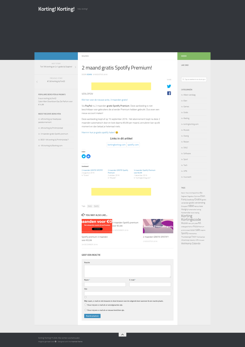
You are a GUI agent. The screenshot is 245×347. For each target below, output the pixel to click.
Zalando (196, 243)
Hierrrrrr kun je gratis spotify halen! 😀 (100, 132)
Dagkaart (184, 196)
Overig (186, 136)
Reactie (87, 262)
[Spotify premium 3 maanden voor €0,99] (97, 226)
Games (186, 106)
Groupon (184, 206)
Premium (201, 227)
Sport (185, 159)
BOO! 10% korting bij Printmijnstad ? (55, 140)
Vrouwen (201, 240)
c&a (200, 193)
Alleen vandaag (189, 95)
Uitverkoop (185, 240)
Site (85, 289)
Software (187, 153)
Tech (185, 165)
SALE (185, 147)
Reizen (186, 142)
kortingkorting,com (191, 124)
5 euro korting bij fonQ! (47, 98)
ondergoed (184, 227)
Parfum (190, 227)
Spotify (96, 206)
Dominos (197, 196)
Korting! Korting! (56, 9)
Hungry (184, 209)
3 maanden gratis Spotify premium (54, 134)
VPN (185, 171)
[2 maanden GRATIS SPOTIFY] (158, 226)
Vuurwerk (187, 177)
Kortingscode (191, 219)
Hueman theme (76, 342)
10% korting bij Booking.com (52, 145)
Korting (186, 216)
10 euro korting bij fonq (192, 193)
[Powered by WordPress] (55, 341)
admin (89, 74)
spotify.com (133, 144)
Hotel (201, 206)
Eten (185, 101)
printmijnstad (185, 230)
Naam (87, 280)
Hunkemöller (186, 213)
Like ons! (185, 65)
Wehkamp (186, 243)
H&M (191, 206)
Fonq (183, 199)
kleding (197, 213)
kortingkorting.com (117, 144)
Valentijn (192, 240)
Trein (193, 236)
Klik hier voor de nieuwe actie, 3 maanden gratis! (105, 99)
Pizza (195, 226)
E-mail (132, 280)
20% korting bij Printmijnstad (52, 128)
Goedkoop (190, 200)
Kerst (192, 213)
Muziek (85, 56)
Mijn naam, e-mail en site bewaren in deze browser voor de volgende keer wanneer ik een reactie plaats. (123, 301)
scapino (202, 230)
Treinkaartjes (201, 237)
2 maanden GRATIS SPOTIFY (92, 170)
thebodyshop (193, 233)
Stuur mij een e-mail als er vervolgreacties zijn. (105, 305)
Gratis (90, 206)
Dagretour (190, 196)
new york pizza (193, 223)
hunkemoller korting (194, 209)
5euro (183, 193)
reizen (192, 230)
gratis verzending (197, 203)
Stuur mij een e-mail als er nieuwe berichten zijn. (105, 310)
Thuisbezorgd (186, 237)
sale (197, 229)
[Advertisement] (122, 33)
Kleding (186, 118)
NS (199, 223)
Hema (196, 206)
